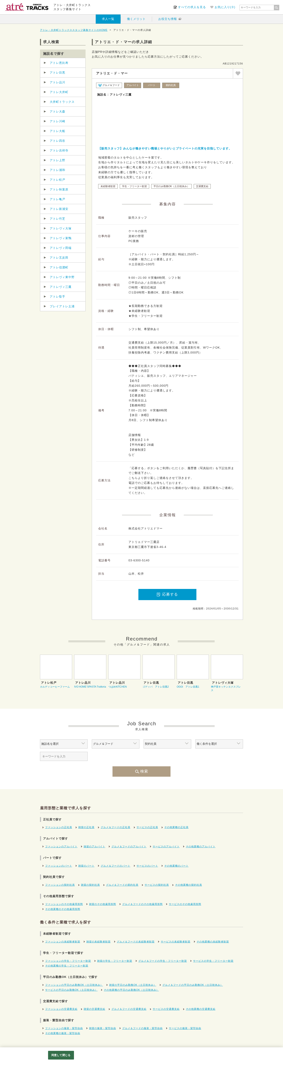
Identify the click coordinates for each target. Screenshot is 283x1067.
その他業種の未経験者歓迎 (213, 941)
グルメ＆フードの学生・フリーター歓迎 (162, 960)
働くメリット (136, 19)
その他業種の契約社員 (188, 884)
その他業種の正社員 (176, 827)
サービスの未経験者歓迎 (175, 941)
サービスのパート (147, 865)
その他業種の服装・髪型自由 (62, 1033)
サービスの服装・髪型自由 (185, 1028)
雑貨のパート (86, 865)
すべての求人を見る (192, 7)
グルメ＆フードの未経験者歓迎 (136, 941)
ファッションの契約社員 (60, 884)
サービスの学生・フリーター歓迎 (213, 960)
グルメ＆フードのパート (115, 865)
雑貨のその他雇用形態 (102, 904)
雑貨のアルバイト (94, 846)
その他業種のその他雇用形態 (62, 909)
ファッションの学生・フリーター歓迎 (68, 960)
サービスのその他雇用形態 (185, 904)
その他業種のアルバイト (200, 846)
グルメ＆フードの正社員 (115, 827)
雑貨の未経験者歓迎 (98, 941)
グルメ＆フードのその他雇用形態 (142, 904)
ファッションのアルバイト (61, 846)
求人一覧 (108, 19)
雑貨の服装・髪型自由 (102, 1028)
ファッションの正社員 (58, 827)
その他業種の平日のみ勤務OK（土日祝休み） (131, 989)
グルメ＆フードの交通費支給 (128, 1009)
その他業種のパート (176, 865)
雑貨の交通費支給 (94, 1009)
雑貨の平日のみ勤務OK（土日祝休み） (132, 984)
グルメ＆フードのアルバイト (128, 846)
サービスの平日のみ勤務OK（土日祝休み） (71, 989)
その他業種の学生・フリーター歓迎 (66, 965)
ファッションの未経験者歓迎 (62, 941)
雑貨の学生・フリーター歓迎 (114, 960)
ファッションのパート (58, 865)
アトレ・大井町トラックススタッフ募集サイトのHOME (74, 30)
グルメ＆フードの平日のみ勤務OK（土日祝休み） (192, 984)
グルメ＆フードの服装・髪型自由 (142, 1028)
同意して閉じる (60, 1055)
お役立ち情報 (167, 19)
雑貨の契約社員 (90, 884)
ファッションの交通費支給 (61, 1009)
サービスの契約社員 (157, 884)
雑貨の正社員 (86, 827)
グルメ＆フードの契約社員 (122, 884)
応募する (170, 594)
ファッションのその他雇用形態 (64, 904)
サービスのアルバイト (166, 846)
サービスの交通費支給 (166, 1009)
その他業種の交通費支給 (200, 1009)
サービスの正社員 (147, 827)
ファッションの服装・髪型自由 (64, 1028)
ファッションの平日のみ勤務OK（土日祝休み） (74, 984)
